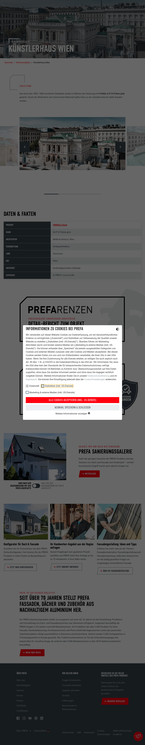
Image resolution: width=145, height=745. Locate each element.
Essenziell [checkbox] (34, 386)
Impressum (31, 379)
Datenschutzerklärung (98, 375)
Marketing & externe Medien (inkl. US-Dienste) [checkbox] (52, 392)
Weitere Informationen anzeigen (71, 413)
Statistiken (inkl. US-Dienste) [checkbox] (59, 386)
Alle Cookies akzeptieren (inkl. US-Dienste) (72, 400)
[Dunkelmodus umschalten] (117, 330)
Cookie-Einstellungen (94, 379)
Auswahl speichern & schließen (72, 407)
